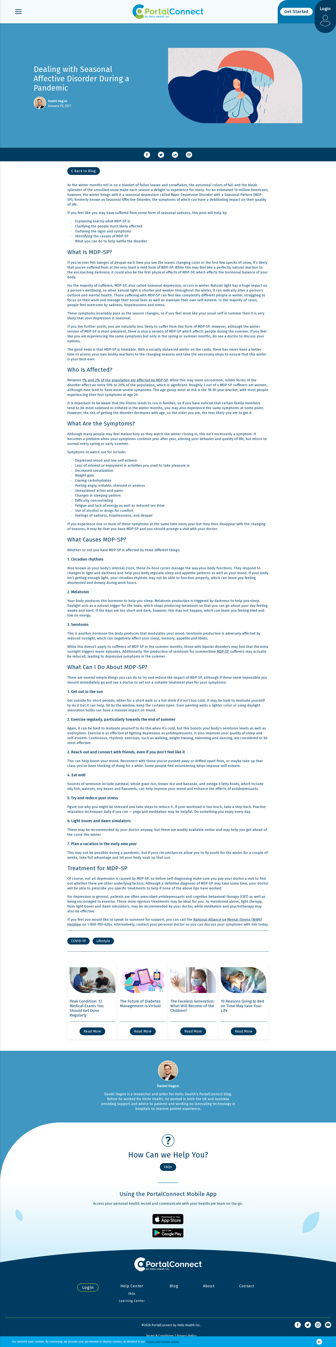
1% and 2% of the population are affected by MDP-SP (125, 380)
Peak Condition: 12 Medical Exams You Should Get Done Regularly (87, 1008)
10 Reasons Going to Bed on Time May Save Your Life (242, 1006)
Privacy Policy (186, 1336)
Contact (246, 1286)
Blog (174, 1286)
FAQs (132, 1293)
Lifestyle (103, 941)
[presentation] (147, 155)
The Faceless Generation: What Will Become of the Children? (192, 1006)
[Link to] (298, 1325)
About (208, 1286)
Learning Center (132, 1301)
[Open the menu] (18, 11)
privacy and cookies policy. (162, 1341)
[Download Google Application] (168, 1233)
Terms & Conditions (160, 1336)
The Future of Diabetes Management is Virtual (140, 1003)
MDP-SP (223, 651)
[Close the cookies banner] (319, 1342)
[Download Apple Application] (168, 1219)
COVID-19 (78, 941)
